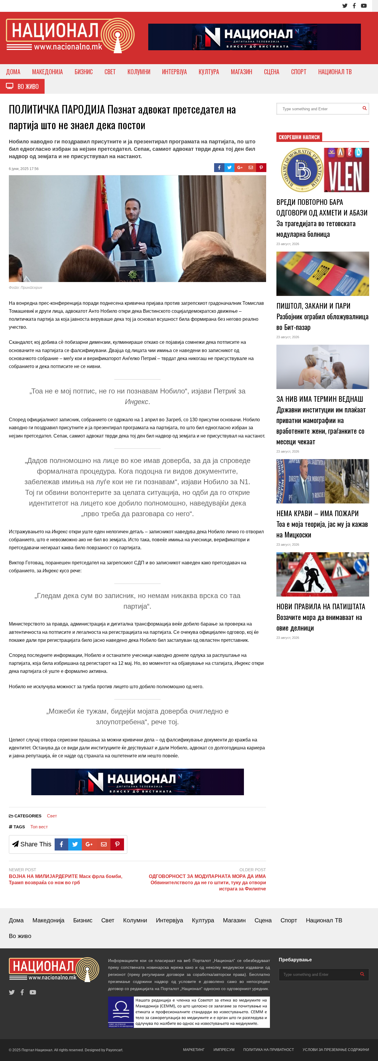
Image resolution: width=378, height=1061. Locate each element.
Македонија (48, 920)
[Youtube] (364, 6)
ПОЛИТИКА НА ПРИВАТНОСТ (268, 1050)
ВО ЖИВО (26, 86)
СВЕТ (110, 71)
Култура (203, 920)
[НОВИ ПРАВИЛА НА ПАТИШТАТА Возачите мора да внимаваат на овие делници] (322, 574)
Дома (16, 920)
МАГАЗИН (241, 71)
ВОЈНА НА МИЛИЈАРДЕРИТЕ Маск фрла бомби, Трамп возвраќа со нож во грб (65, 879)
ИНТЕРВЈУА (174, 71)
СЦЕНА (271, 71)
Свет (52, 815)
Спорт (289, 920)
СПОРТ (299, 71)
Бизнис (82, 920)
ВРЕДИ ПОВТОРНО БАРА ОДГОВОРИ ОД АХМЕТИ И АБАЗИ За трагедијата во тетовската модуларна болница (322, 217)
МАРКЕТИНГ (194, 1050)
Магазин (234, 920)
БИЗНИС (84, 71)
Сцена (263, 920)
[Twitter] (345, 6)
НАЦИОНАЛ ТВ (335, 71)
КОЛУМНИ (139, 71)
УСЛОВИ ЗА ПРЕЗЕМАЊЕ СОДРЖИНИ (336, 1050)
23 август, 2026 (287, 244)
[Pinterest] (261, 167)
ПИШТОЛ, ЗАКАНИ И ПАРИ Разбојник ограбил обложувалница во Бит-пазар (322, 316)
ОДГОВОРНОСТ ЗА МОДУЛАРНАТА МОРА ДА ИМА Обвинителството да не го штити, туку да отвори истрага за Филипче (207, 882)
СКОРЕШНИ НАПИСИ (299, 137)
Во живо (20, 936)
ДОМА (13, 71)
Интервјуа (169, 920)
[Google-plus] (240, 167)
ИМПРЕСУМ (224, 1050)
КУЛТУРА (209, 71)
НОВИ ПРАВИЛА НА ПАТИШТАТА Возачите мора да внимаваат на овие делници (320, 617)
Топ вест (39, 826)
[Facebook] (354, 6)
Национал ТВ (324, 920)
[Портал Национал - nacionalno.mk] (70, 41)
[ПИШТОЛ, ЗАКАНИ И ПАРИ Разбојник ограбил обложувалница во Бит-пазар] (322, 274)
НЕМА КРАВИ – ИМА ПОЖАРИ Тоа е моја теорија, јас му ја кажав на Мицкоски (322, 524)
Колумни (135, 920)
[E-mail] (251, 167)
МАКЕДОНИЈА (47, 71)
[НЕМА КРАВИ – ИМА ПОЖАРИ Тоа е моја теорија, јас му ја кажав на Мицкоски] (322, 481)
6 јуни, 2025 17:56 (24, 169)
